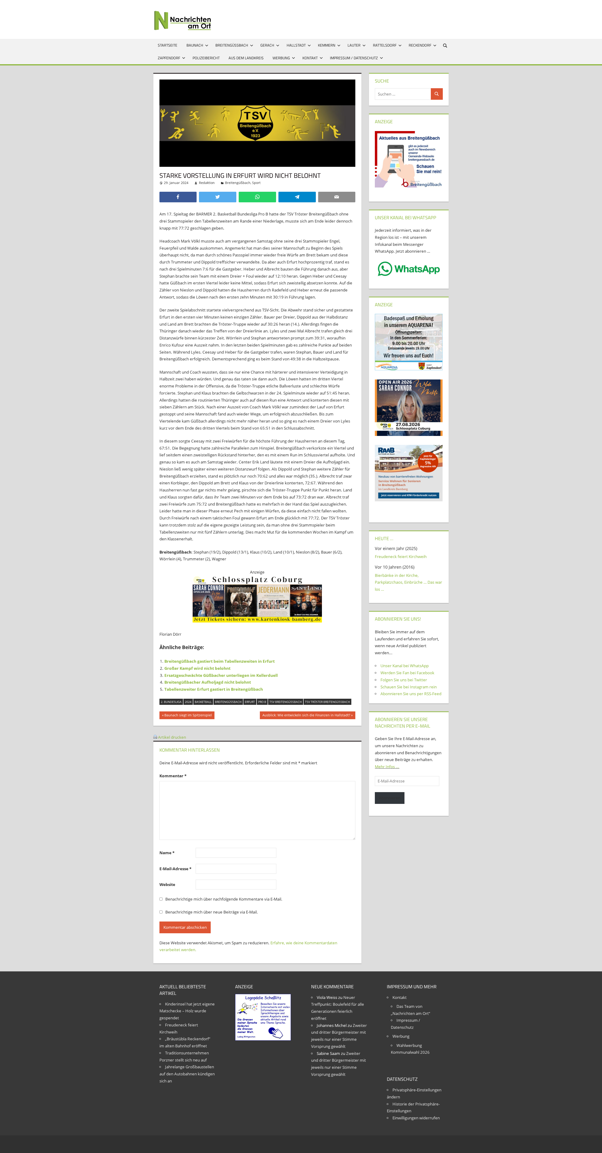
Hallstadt (296, 45)
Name (166, 852)
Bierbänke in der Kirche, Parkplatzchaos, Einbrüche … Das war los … (408, 582)
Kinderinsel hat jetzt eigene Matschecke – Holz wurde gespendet (187, 1011)
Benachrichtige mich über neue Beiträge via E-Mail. (211, 912)
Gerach (267, 45)
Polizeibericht (206, 58)
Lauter (354, 45)
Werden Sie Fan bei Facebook (407, 672)
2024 (188, 702)
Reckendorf (420, 45)
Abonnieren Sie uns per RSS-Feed (410, 693)
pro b (262, 702)
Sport (256, 182)
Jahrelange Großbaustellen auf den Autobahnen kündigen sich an (187, 1074)
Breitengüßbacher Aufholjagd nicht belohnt (207, 682)
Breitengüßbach (231, 45)
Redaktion (207, 182)
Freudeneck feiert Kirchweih (401, 556)
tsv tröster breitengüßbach (327, 702)
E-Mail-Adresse (175, 868)
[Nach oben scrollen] (594, 1145)
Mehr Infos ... (387, 766)
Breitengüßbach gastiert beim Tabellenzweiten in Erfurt (219, 661)
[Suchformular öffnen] (445, 45)
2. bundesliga (171, 702)
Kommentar (172, 775)
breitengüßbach (228, 702)
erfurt (250, 702)
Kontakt (310, 58)
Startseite (167, 45)
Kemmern (326, 45)
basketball (203, 702)
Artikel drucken (172, 737)
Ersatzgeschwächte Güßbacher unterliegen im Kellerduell (221, 675)
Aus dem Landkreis (246, 58)
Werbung (281, 58)
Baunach (194, 45)
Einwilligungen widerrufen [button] (416, 1118)
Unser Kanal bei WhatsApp (404, 665)
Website (167, 884)
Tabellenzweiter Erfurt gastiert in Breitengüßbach (213, 689)
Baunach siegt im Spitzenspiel (188, 716)
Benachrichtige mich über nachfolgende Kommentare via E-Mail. (223, 899)
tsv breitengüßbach (285, 702)
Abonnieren (389, 798)
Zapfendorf (169, 58)
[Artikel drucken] (155, 737)
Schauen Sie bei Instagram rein (408, 687)
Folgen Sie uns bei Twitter (403, 679)
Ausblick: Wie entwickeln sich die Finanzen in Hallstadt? (306, 716)
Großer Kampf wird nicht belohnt (197, 668)
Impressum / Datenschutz (354, 58)
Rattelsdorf (384, 45)
